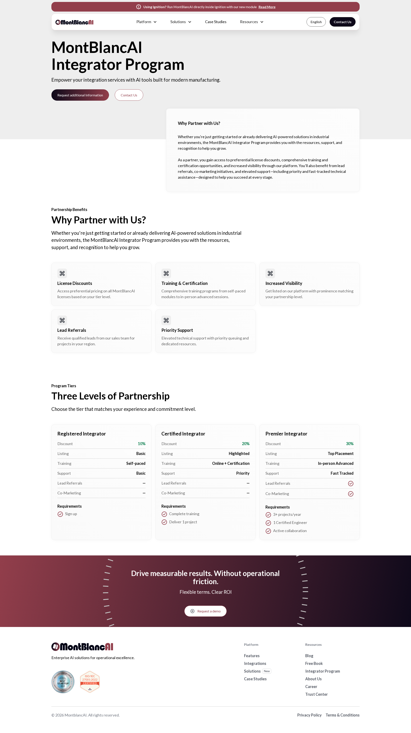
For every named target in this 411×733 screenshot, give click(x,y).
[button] (147, 22)
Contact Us (342, 22)
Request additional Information (80, 95)
